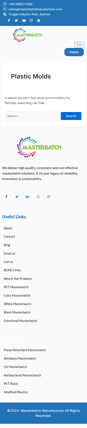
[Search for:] (33, 116)
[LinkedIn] (27, 197)
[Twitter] (16, 20)
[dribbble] (38, 197)
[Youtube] (24, 20)
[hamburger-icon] (79, 45)
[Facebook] (9, 20)
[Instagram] (48, 197)
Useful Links (14, 216)
